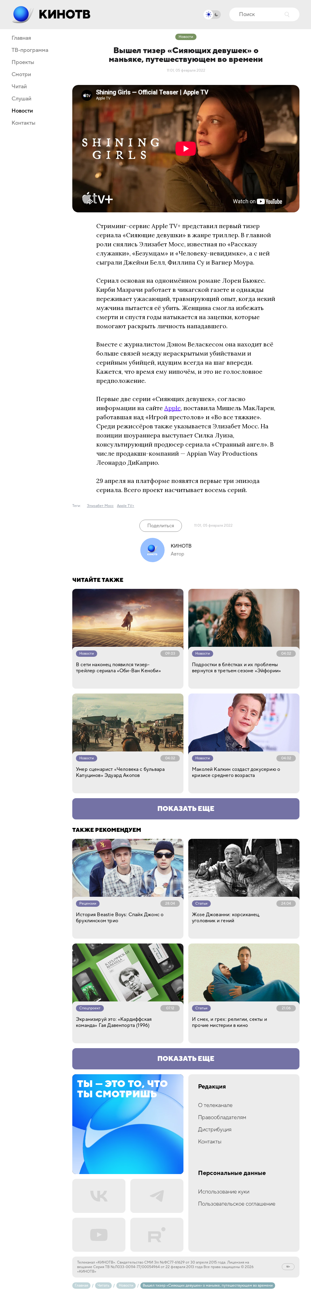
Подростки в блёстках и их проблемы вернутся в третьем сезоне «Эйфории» (236, 668)
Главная (21, 38)
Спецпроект (90, 1008)
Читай (19, 87)
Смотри (21, 75)
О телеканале (215, 1105)
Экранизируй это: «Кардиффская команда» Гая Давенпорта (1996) (114, 1022)
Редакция (212, 1087)
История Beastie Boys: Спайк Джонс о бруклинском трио (119, 918)
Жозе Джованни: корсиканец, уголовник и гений (226, 918)
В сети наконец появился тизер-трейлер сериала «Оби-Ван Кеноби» (118, 668)
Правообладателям (222, 1117)
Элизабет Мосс (100, 506)
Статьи (201, 903)
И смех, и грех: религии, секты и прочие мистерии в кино (229, 1022)
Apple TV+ (125, 506)
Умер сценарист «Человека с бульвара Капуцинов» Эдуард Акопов (120, 772)
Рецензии (87, 903)
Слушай (21, 99)
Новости (22, 111)
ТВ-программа (30, 50)
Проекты (23, 62)
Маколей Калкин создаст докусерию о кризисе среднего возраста (236, 772)
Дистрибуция (214, 1129)
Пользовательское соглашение (236, 1204)
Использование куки (223, 1192)
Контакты (24, 123)
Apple (172, 408)
